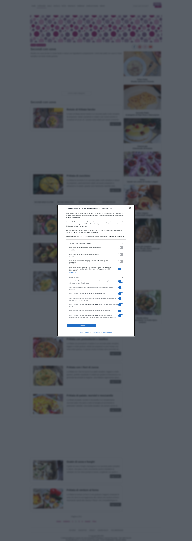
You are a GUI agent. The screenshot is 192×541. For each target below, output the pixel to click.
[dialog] (96, 270)
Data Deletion (84, 332)
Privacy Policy (107, 332)
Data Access (96, 332)
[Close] (130, 209)
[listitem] (96, 243)
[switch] (120, 247)
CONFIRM (81, 325)
